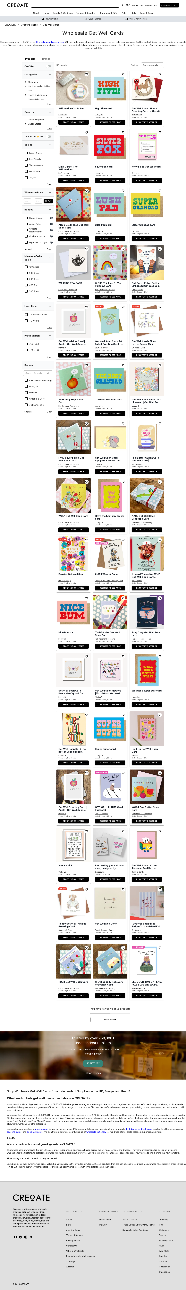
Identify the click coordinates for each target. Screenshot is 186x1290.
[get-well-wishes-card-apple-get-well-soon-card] (73, 321)
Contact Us (71, 1245)
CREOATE (10, 24)
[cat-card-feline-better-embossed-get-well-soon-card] (147, 262)
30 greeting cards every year (50, 42)
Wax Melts (164, 1251)
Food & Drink (146, 13)
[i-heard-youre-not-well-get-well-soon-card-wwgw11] (147, 553)
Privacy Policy (73, 1240)
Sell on (129, 1219)
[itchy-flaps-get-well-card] (147, 146)
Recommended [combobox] (151, 65)
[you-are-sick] (73, 845)
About (69, 1219)
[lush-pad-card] (110, 204)
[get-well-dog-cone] (110, 903)
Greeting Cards (29, 24)
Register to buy (169, 5)
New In (36, 13)
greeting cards (41, 1129)
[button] (73, 88)
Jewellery (164, 1219)
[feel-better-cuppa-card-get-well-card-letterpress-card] (147, 437)
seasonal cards (14, 1132)
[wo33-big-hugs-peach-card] (73, 379)
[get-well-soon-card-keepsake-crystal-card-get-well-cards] (73, 670)
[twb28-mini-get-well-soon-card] (110, 612)
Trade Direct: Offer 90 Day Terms (138, 1224)
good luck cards (35, 1132)
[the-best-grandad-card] (110, 379)
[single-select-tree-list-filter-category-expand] (50, 74)
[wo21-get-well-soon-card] (73, 495)
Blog (68, 1224)
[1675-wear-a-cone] (110, 553)
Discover (163, 1261)
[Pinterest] (20, 1237)
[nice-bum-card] (73, 612)
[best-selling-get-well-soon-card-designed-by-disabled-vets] (110, 845)
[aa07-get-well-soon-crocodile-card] (147, 495)
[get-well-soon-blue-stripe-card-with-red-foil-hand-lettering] (147, 903)
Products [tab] (30, 58)
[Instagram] (25, 1237)
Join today (93, 1063)
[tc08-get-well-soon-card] (73, 961)
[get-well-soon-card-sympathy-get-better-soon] (110, 437)
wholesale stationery (96, 1132)
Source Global (52, 19)
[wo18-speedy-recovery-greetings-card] (110, 961)
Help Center (105, 1219)
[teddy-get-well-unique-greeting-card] (73, 903)
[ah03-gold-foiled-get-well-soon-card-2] (73, 204)
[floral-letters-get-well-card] (147, 321)
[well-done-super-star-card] (147, 670)
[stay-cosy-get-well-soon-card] (147, 612)
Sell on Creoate (93, 1073)
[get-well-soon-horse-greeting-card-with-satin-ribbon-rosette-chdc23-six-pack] (147, 88)
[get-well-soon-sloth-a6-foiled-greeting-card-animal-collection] (110, 321)
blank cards (146, 1129)
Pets (124, 13)
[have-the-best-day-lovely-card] (110, 495)
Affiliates (70, 1266)
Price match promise (138, 19)
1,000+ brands (94, 19)
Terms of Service (74, 1235)
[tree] (38, 90)
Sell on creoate (149, 5)
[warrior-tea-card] (73, 262)
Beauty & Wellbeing (63, 13)
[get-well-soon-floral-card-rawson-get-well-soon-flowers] (147, 379)
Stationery (164, 1230)
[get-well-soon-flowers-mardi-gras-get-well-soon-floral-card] (110, 670)
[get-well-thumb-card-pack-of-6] (110, 787)
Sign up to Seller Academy (135, 1230)
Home (47, 13)
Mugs (161, 1245)
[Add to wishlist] (87, 74)
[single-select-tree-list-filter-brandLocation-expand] (50, 112)
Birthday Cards (166, 1240)
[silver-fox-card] (110, 146)
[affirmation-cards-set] (73, 88)
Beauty (162, 1235)
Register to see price (73, 122)
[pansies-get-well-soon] (73, 553)
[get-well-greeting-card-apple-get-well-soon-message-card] (73, 787)
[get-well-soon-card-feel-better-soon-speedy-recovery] (73, 728)
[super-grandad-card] (147, 204)
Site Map (70, 1261)
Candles (163, 1256)
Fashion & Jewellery (86, 13)
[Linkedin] (31, 1237)
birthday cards (133, 1129)
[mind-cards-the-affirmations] (73, 146)
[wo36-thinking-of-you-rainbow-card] (110, 262)
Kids (134, 13)
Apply (48, 201)
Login (135, 5)
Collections (164, 1266)
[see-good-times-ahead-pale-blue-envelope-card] (147, 961)
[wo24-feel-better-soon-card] (147, 787)
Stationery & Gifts (108, 13)
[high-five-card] (110, 88)
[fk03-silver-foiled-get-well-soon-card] (73, 437)
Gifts (161, 1224)
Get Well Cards (51, 24)
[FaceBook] (15, 1237)
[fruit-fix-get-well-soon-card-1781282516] (147, 728)
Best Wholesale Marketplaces (80, 1256)
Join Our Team (73, 1230)
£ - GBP (126, 5)
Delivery (103, 1224)
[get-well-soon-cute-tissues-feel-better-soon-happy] (147, 845)
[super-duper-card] (110, 728)
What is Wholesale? (75, 1251)
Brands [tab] (46, 58)
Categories (164, 1272)
